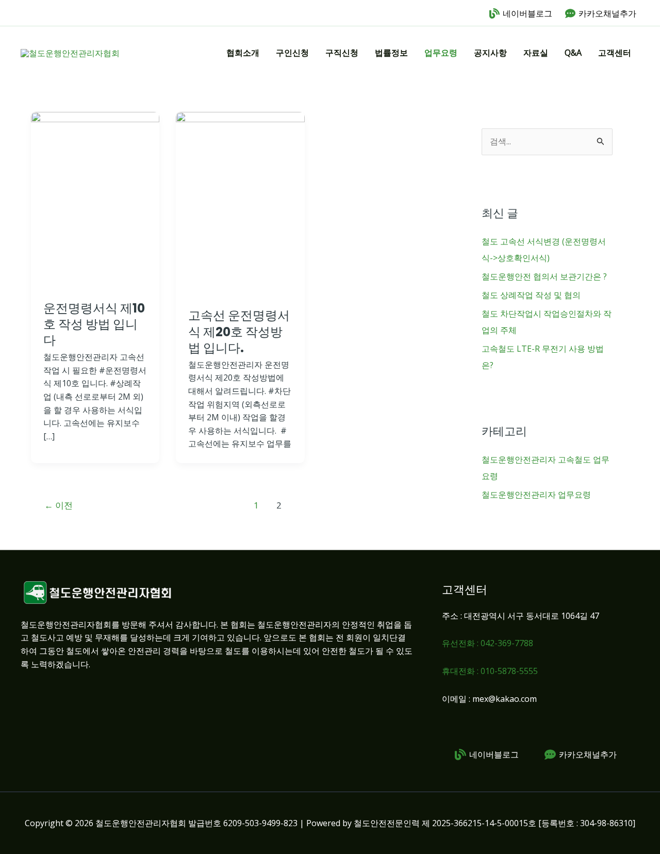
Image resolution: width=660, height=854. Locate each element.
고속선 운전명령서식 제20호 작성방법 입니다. (239, 331)
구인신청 (292, 52)
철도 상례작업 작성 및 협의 (531, 295)
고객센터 (614, 52)
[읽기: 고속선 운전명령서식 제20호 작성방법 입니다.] (240, 202)
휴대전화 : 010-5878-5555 (490, 671)
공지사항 (490, 52)
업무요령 (440, 52)
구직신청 (341, 52)
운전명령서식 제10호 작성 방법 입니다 (94, 324)
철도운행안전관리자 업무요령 (536, 494)
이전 (58, 505)
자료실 (535, 52)
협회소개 (242, 52)
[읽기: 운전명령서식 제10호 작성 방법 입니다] (95, 199)
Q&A (573, 52)
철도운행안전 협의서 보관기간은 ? (544, 276)
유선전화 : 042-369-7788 (487, 643)
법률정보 (391, 52)
